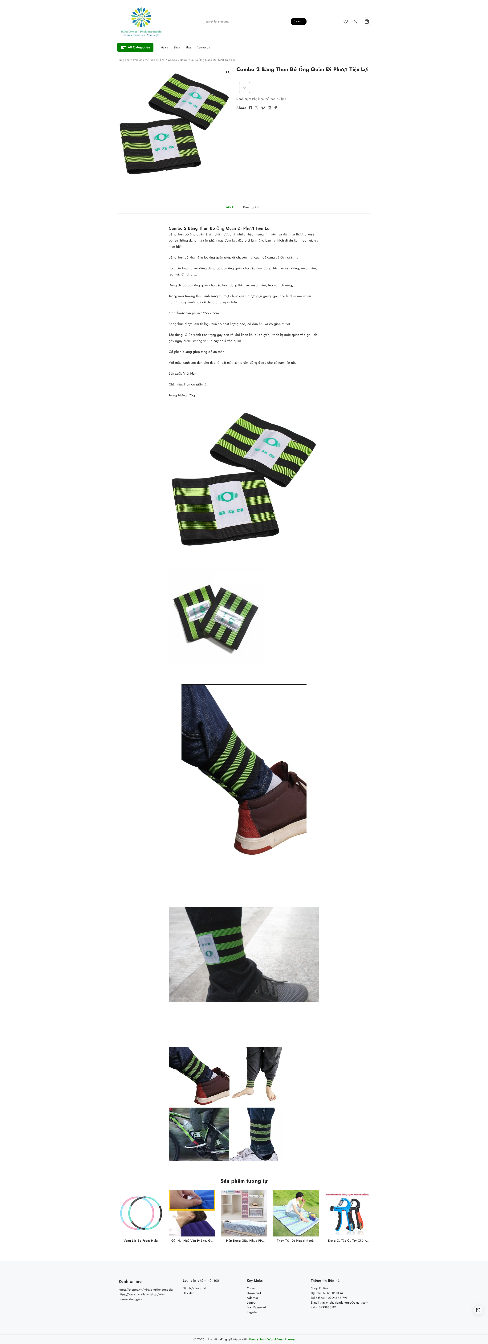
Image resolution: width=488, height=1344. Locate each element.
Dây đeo (188, 1293)
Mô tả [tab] (230, 207)
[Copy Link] (275, 108)
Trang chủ (123, 60)
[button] (228, 72)
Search (298, 21)
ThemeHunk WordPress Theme (272, 1339)
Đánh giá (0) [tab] (252, 207)
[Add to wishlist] (244, 87)
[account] (355, 21)
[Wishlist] (345, 21)
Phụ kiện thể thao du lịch (149, 60)
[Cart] (366, 21)
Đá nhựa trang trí (194, 1288)
